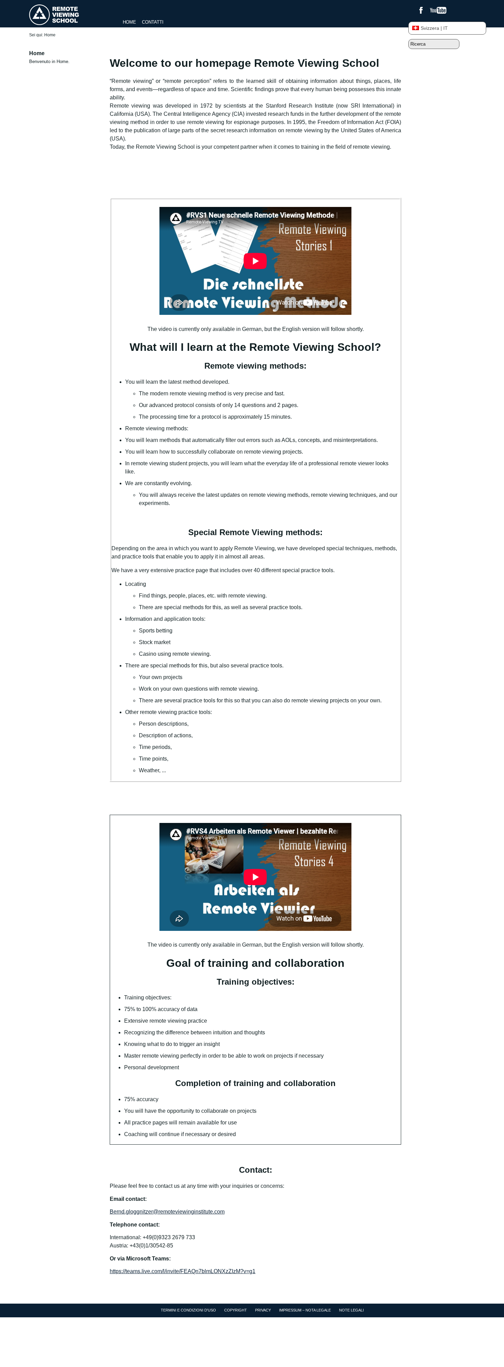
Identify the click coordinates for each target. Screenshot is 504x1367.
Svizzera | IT (434, 28)
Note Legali (351, 1310)
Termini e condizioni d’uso (188, 1310)
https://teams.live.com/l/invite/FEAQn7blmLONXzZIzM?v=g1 (182, 1271)
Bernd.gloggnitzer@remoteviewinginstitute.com (167, 1212)
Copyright (235, 1310)
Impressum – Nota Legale (305, 1310)
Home (129, 22)
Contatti (153, 22)
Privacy (263, 1310)
